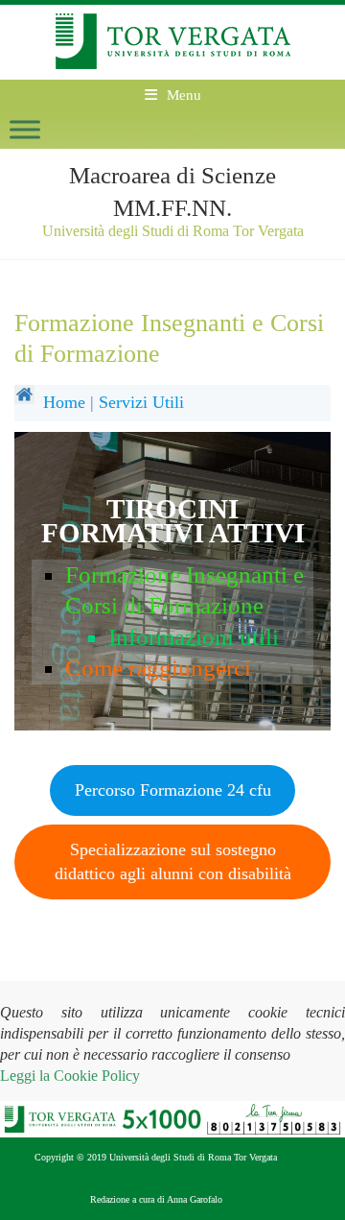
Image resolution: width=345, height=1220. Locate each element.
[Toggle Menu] (25, 129)
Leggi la (70, 1075)
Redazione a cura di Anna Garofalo (156, 1199)
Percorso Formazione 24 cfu (173, 790)
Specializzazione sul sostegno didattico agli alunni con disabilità (173, 861)
